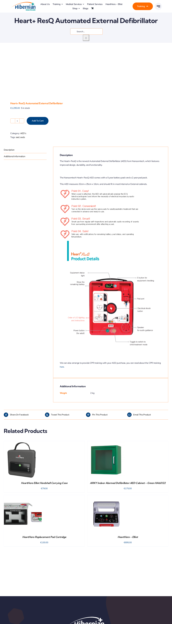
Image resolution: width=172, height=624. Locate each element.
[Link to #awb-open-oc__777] (158, 6)
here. (62, 366)
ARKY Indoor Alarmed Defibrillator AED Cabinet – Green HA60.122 (127, 483)
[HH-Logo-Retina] (23, 2)
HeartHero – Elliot (128, 537)
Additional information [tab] (14, 156)
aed (17, 137)
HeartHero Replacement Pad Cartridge (44, 537)
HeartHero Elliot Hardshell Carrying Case (44, 483)
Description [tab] (9, 149)
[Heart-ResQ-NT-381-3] (43, 73)
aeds (22, 137)
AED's (23, 133)
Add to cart (37, 120)
